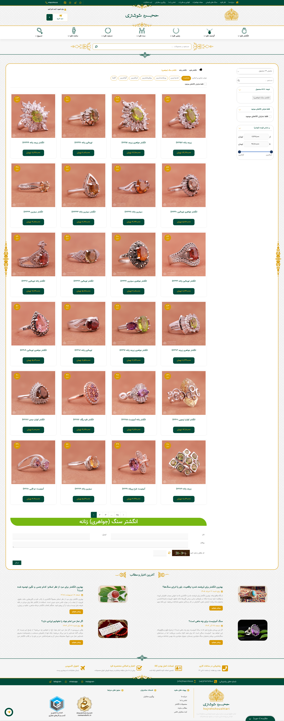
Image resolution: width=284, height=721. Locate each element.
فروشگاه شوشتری (237, 2)
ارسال (17, 562)
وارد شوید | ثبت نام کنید (56, 9)
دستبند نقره (107, 35)
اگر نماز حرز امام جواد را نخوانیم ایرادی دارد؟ (62, 621)
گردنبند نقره (210, 35)
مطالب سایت (182, 708)
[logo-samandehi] (84, 706)
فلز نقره (223, 2)
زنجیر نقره (176, 35)
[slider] (271, 151)
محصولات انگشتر (181, 704)
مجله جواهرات (198, 2)
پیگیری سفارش (160, 2)
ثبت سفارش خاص (180, 712)
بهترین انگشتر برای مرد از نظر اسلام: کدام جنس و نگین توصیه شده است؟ (50, 588)
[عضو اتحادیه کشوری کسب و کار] (57, 706)
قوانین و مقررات (184, 2)
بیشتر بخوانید (216, 608)
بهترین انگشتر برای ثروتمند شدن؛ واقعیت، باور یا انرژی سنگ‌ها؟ (193, 587)
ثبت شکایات (147, 2)
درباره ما (231, 2)
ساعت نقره (74, 35)
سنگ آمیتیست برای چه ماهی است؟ (206, 621)
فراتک (202, 716)
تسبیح (39, 35)
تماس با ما (172, 2)
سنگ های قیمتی (211, 2)
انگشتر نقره (244, 35)
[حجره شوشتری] (231, 14)
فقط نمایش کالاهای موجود (194, 84)
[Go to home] (200, 69)
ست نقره (141, 35)
